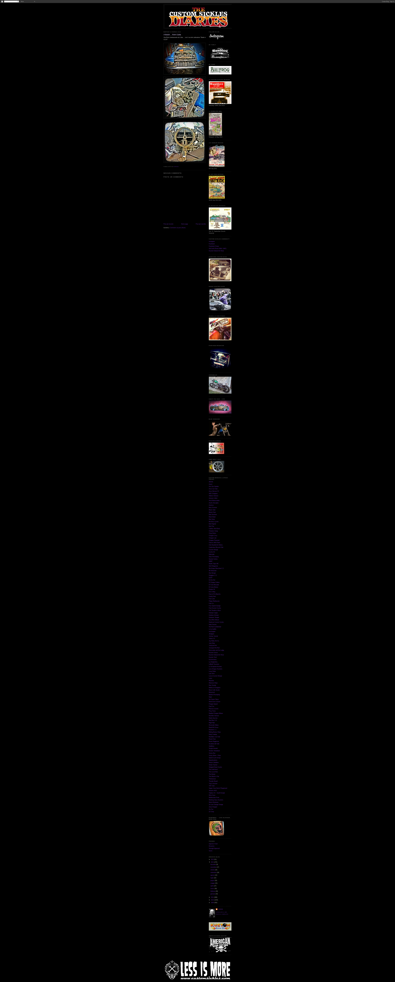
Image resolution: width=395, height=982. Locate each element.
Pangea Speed (213, 704)
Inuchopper (212, 631)
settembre (213, 872)
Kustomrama (212, 659)
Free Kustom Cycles (215, 608)
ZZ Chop (211, 811)
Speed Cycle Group (214, 758)
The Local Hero (213, 772)
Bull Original (212, 524)
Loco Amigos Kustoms (215, 669)
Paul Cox (211, 706)
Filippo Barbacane (214, 601)
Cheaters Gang (213, 531)
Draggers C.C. (213, 575)
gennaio (213, 894)
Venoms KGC (213, 790)
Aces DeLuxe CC (214, 491)
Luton (210, 678)
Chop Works (212, 533)
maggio (212, 883)
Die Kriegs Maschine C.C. (216, 568)
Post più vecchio (201, 224)
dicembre (213, 864)
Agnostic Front (213, 844)
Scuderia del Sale (214, 744)
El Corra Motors (213, 587)
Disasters (211, 846)
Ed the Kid (212, 580)
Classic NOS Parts (214, 542)
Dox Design (212, 573)
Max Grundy (212, 685)
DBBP (211, 561)
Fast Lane (212, 598)
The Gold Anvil (213, 769)
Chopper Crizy (213, 535)
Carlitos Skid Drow (214, 528)
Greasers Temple (214, 617)
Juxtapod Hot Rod (214, 648)
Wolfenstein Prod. (214, 797)
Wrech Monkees (213, 802)
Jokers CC (212, 638)
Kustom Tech (213, 657)
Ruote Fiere (212, 739)
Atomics (211, 505)
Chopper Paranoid (214, 540)
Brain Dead (212, 517)
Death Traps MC (214, 563)
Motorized (212, 692)
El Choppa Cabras (214, 582)
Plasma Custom (213, 708)
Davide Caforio (213, 559)
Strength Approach (214, 848)
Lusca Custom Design (215, 676)
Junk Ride (212, 643)
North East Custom (214, 701)
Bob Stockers (213, 514)
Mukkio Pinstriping (214, 694)
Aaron (210, 484)
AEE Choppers (213, 493)
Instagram (212, 241)
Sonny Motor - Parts (215, 755)
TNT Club (211, 786)
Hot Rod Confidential (215, 627)
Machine (211, 680)
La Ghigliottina (213, 662)
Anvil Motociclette (214, 500)
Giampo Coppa (213, 613)
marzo (212, 888)
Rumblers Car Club (214, 737)
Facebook (212, 244)
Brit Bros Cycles (214, 521)
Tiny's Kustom (213, 783)
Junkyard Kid (213, 645)
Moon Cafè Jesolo (214, 690)
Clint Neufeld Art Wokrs (216, 545)
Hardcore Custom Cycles (216, 622)
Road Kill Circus (213, 727)
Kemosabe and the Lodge (216, 650)
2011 (212, 897)
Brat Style (212, 519)
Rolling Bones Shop (215, 732)
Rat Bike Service (214, 715)
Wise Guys (212, 795)
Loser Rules (212, 671)
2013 (212, 859)
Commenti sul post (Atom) (177, 227)
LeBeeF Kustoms (214, 664)
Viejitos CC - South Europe (217, 793)
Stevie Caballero (214, 762)
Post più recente (168, 224)
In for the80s (212, 629)
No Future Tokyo (214, 699)
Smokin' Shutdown (214, 751)
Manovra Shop (213, 683)
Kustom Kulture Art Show (216, 251)
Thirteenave (212, 779)
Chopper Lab (212, 538)
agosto (212, 875)
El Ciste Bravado (214, 584)
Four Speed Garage (214, 606)
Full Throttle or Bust (215, 610)
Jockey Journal (213, 636)
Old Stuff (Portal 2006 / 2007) (217, 248)
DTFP (210, 577)
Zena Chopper (213, 807)
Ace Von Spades (214, 486)
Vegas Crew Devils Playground (218, 788)
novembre (213, 867)
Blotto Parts (212, 512)
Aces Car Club (213, 489)
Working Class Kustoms (216, 800)
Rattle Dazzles (213, 718)
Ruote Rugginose (214, 741)
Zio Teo (211, 809)
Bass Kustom (213, 507)
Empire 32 (212, 589)
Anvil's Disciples (214, 503)
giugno (212, 880)
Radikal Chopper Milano (216, 713)
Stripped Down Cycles (215, 767)
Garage (220, 909)
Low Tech (211, 673)
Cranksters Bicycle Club (216, 547)
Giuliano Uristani (214, 615)
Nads (210, 697)
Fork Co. (211, 603)
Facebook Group (214, 246)
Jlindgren (211, 634)
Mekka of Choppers (214, 687)
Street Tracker (213, 765)
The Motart (212, 774)
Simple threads (213, 748)
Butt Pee (211, 526)
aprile (212, 886)
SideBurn (211, 746)
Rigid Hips (212, 722)
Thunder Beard (213, 781)
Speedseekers (213, 760)
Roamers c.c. (213, 729)
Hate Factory (213, 624)
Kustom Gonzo (213, 652)
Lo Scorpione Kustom (215, 666)
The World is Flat (214, 776)
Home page (184, 224)
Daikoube (211, 554)
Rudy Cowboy (213, 734)
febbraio (213, 891)
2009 (212, 902)
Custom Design (213, 549)
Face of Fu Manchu (214, 594)
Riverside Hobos (214, 725)
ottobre (212, 870)
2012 (212, 862)
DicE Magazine (213, 566)
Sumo (210, 851)
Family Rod (212, 596)
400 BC (211, 482)
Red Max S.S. (213, 720)
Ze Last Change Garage (216, 804)
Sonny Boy (212, 753)
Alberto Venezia (213, 496)
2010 (212, 900)
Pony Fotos (212, 711)
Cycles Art (212, 552)
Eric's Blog (212, 591)
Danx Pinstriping (214, 556)
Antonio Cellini (213, 498)
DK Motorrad (212, 570)
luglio (212, 878)
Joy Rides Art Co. (214, 641)
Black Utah (212, 510)
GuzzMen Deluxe (214, 620)
